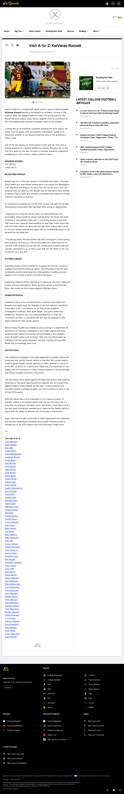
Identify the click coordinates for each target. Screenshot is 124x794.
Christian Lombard (13, 562)
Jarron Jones (11, 553)
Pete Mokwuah (11, 590)
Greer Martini (11, 575)
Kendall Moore (11, 596)
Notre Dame (35, 31)
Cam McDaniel (11, 581)
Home (7, 31)
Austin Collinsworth (14, 488)
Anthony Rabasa (12, 621)
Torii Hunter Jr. (11, 550)
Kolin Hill (9, 541)
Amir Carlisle (10, 485)
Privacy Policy (67, 776)
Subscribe (7, 687)
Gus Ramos (84, 165)
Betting (82, 31)
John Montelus (11, 593)
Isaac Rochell (11, 637)
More (95, 31)
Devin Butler (10, 476)
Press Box (50, 776)
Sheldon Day (10, 497)
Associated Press (86, 116)
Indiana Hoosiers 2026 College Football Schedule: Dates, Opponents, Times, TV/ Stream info (98, 136)
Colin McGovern (12, 587)
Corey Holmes (11, 544)
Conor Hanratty (12, 522)
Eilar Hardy (10, 525)
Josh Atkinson (11, 441)
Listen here (101, 88)
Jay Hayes (9, 531)
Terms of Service (105, 776)
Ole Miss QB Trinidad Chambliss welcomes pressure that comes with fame (99, 124)
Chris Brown (10, 466)
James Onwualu (12, 615)
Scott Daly (9, 494)
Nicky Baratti (11, 445)
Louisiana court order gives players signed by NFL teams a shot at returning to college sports (99, 172)
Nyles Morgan (11, 599)
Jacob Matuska (12, 578)
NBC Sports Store (39, 776)
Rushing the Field (54, 31)
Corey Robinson (12, 634)
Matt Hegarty (11, 534)
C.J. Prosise (10, 618)
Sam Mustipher (11, 603)
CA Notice (95, 776)
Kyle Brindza (10, 463)
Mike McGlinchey (12, 584)
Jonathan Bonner (12, 457)
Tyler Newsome (12, 609)
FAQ (31, 776)
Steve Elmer (10, 503)
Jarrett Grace (11, 519)
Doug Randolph (12, 624)
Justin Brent (10, 460)
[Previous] (112, 68)
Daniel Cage (10, 482)
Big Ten (18, 31)
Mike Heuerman (12, 537)
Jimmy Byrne (11, 479)
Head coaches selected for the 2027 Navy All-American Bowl (99, 160)
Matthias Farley (12, 507)
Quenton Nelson (12, 606)
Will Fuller (9, 513)
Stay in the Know (9, 678)
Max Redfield (11, 627)
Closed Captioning (23, 776)
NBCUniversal (15, 779)
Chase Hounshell (12, 547)
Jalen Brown (10, 469)
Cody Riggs (10, 630)
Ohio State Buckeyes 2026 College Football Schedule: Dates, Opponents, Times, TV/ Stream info (97, 148)
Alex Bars (9, 448)
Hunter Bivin (10, 451)
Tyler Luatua (10, 565)
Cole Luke (9, 568)
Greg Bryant (10, 472)
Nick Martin (10, 572)
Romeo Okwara (12, 612)
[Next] (117, 68)
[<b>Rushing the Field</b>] (86, 83)
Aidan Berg (84, 140)
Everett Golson (11, 516)
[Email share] (17, 45)
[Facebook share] (7, 45)
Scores (70, 31)
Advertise (6, 776)
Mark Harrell (10, 528)
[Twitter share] (12, 45)
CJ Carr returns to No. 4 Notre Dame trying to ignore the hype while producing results (99, 111)
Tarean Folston (11, 510)
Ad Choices (58, 776)
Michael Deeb (11, 500)
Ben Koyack (10, 559)
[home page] (11, 3)
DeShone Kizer (11, 556)
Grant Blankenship (13, 454)
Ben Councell (11, 491)
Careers (12, 776)
